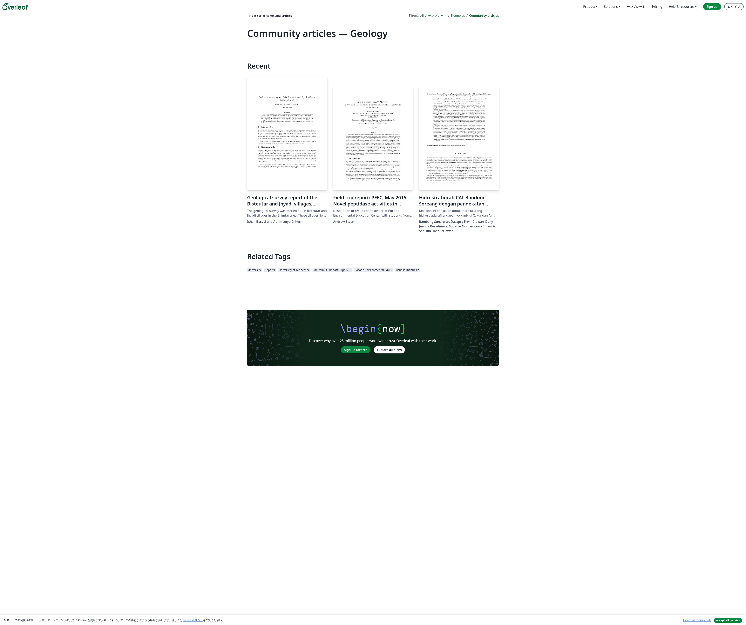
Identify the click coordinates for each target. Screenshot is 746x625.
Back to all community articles (270, 15)
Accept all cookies (728, 620)
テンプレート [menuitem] (636, 6)
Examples (458, 15)
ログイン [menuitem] (734, 6)
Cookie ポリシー (193, 620)
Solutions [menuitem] (611, 6)
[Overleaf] (15, 6)
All (422, 15)
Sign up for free (355, 350)
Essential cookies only (697, 620)
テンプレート (437, 15)
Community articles (484, 15)
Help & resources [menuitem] (681, 6)
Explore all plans (389, 350)
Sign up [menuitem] (712, 6)
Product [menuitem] (589, 6)
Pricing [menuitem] (657, 6)
